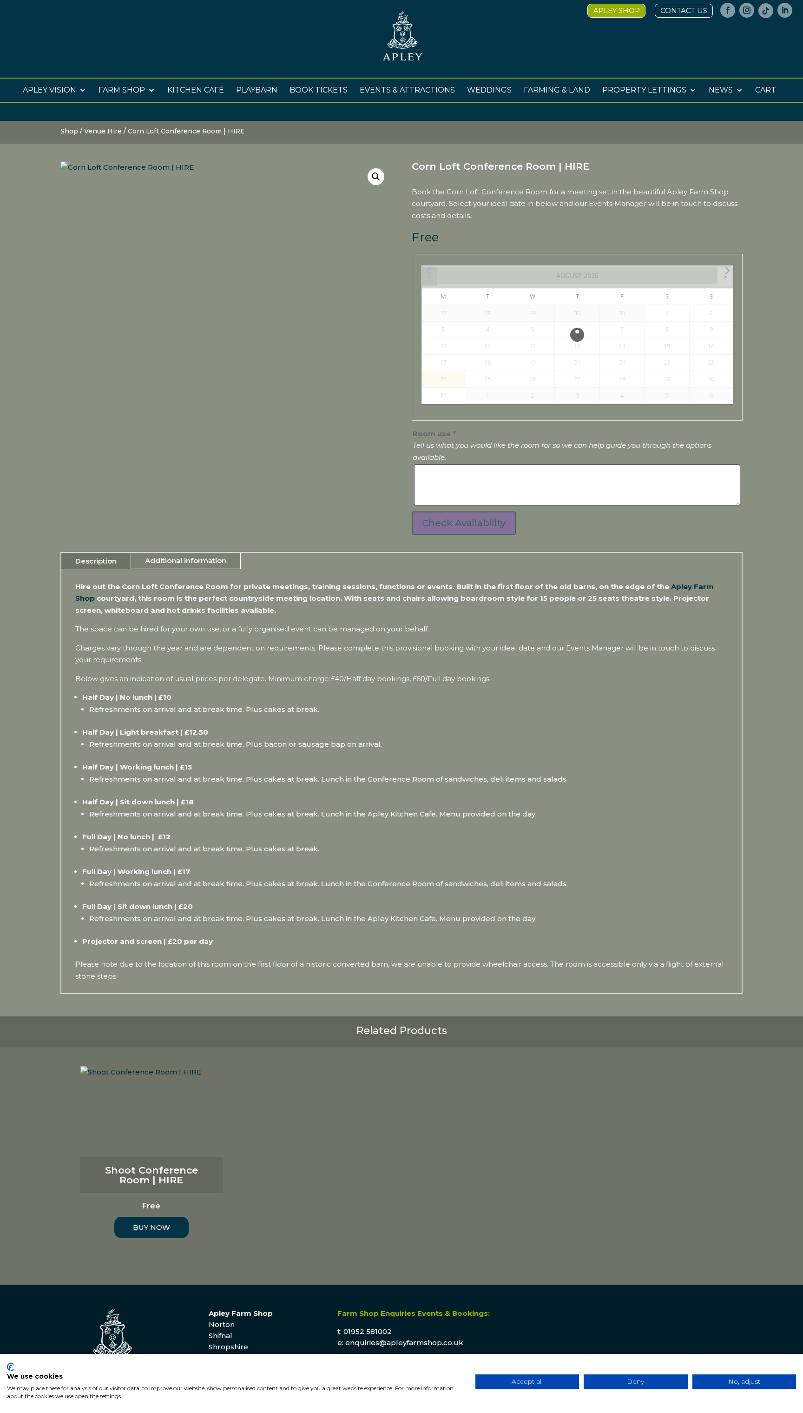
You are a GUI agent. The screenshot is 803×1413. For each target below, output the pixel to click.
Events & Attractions (407, 90)
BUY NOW (151, 1227)
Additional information (185, 560)
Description (96, 561)
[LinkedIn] (785, 13)
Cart (765, 90)
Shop (69, 131)
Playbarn (256, 90)
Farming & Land (557, 90)
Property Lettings (644, 90)
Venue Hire (103, 131)
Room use (434, 433)
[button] (376, 176)
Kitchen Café (195, 90)
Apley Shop (616, 10)
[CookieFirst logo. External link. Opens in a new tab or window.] (10, 1367)
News (721, 90)
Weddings (489, 90)
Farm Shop (122, 90)
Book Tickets (319, 90)
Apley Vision (49, 90)
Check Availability (464, 523)
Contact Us (683, 10)
